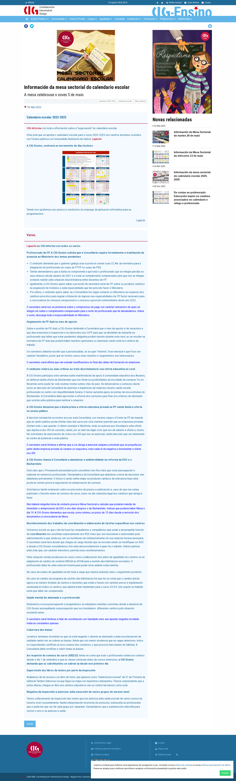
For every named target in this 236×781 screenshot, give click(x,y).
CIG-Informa (34, 128)
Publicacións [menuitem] (166, 19)
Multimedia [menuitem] (184, 19)
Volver (29, 724)
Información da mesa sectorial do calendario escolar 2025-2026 (192, 176)
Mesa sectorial (140, 101)
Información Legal (102, 743)
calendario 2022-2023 (107, 101)
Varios (31, 235)
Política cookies (101, 754)
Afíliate (31, 2)
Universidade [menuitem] (58, 19)
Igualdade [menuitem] (105, 19)
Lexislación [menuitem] (133, 19)
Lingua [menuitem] (91, 19)
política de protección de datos (215, 765)
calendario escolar (125, 101)
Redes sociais (175, 2)
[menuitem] (27, 19)
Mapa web (163, 749)
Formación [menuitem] (149, 19)
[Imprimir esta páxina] (210, 26)
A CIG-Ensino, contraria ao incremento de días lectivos (60, 145)
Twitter (32, 26)
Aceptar (225, 773)
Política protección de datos (107, 749)
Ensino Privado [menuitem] (77, 19)
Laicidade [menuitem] (120, 19)
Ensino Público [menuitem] (38, 19)
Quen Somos (193, 2)
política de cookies (183, 765)
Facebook (26, 26)
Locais (207, 2)
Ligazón (97, 138)
